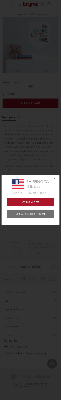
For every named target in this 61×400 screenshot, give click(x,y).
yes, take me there (30, 202)
